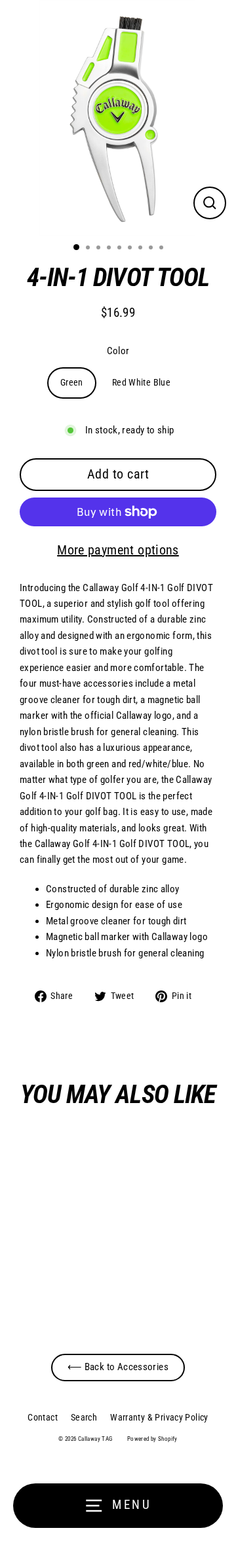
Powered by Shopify (152, 1439)
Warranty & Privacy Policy (159, 1417)
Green (71, 382)
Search (84, 1417)
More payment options (118, 550)
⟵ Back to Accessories (118, 1367)
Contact (43, 1417)
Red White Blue (141, 382)
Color (118, 351)
